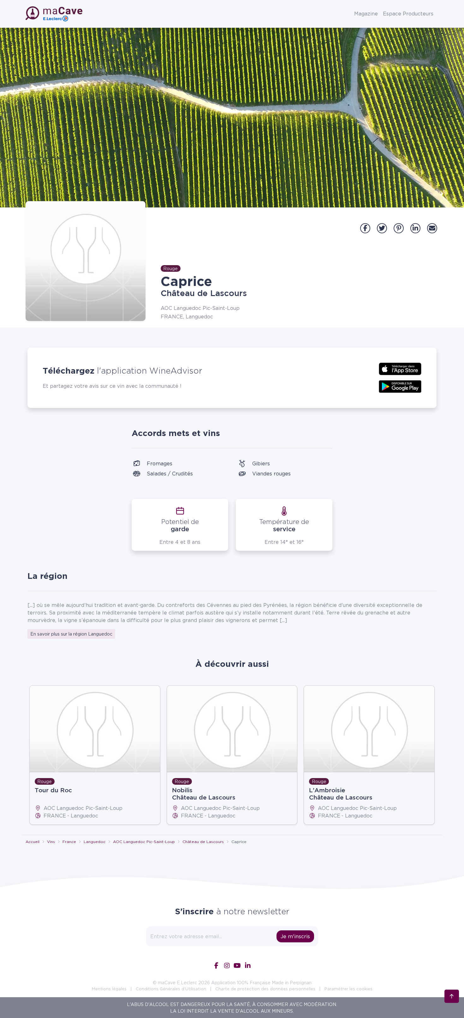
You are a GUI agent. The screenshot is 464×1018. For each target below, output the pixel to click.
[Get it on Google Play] (400, 386)
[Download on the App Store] (400, 368)
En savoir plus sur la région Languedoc (71, 633)
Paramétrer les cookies (348, 988)
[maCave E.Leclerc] (55, 13)
